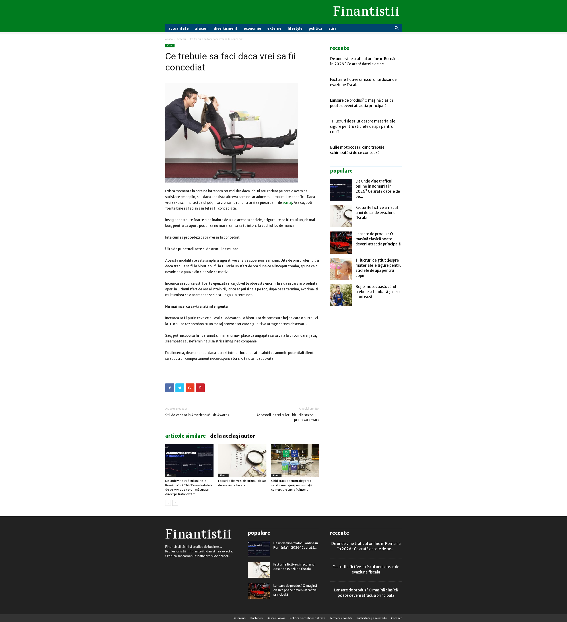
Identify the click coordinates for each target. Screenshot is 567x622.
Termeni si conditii (340, 618)
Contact (396, 618)
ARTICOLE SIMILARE (185, 436)
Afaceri (201, 28)
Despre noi (239, 618)
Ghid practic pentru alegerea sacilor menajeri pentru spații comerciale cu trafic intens (291, 485)
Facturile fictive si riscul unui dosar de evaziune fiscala (376, 212)
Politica (315, 28)
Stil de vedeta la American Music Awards (197, 415)
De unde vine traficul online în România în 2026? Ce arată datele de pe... (377, 189)
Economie (252, 28)
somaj (287, 202)
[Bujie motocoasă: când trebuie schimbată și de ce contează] (341, 295)
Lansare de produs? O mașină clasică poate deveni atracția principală (378, 239)
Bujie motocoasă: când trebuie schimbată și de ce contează (378, 291)
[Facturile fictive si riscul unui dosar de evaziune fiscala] (242, 460)
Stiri (332, 28)
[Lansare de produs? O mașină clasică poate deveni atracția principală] (341, 242)
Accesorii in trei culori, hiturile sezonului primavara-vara (287, 417)
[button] (396, 29)
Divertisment (225, 28)
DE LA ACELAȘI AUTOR (232, 436)
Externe (274, 28)
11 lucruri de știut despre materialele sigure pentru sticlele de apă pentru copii (362, 126)
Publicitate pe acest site (372, 618)
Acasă (169, 39)
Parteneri (256, 618)
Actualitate (178, 28)
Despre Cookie (276, 618)
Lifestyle (295, 28)
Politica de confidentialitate (307, 618)
